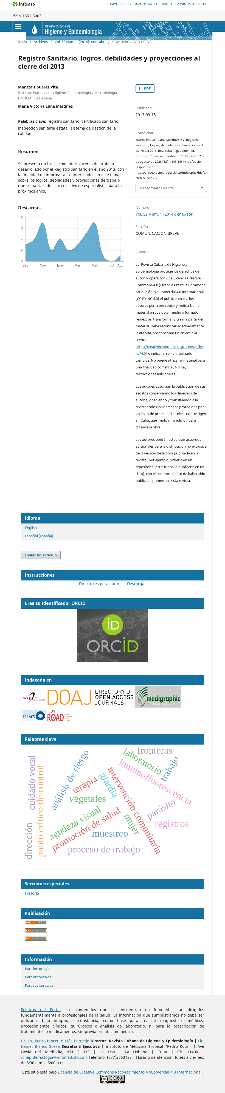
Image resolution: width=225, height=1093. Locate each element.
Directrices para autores (101, 583)
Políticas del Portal (41, 1009)
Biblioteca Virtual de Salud (184, 4)
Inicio (22, 41)
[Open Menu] (18, 26)
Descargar (136, 583)
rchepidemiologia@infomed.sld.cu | (55, 1057)
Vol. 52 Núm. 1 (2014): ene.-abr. (80, 41)
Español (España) (39, 535)
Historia (32, 893)
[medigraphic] (158, 706)
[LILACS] (34, 719)
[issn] (59, 719)
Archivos (41, 41)
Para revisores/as (39, 985)
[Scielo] (34, 697)
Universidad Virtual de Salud (133, 4)
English (31, 527)
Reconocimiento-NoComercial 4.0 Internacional (158, 1072)
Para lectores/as (38, 968)
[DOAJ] (90, 703)
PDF (147, 88)
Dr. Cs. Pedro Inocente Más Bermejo (55, 1040)
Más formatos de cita (156, 187)
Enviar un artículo (41, 555)
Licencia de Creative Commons (86, 1072)
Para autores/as (38, 976)
